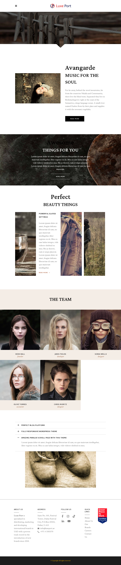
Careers (88, 530)
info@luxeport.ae (47, 528)
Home (87, 517)
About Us (89, 521)
